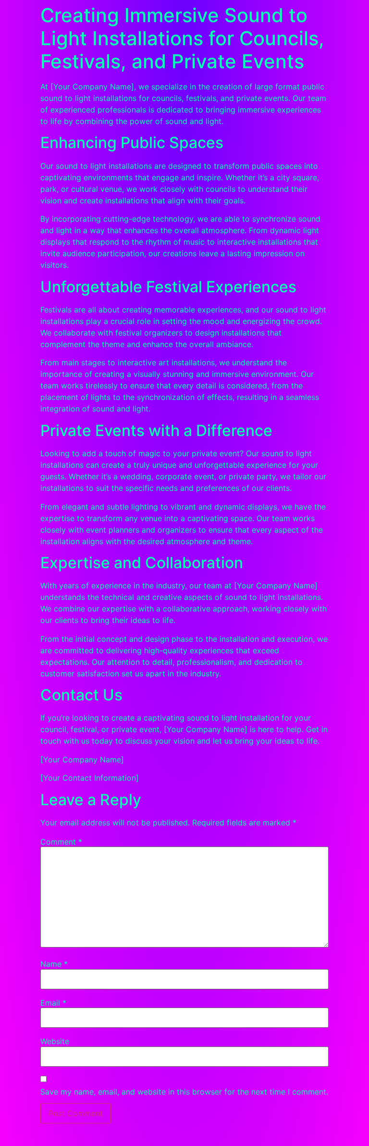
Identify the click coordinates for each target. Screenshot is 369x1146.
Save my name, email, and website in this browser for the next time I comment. (184, 1092)
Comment (61, 842)
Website (54, 1041)
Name (54, 964)
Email (53, 1003)
